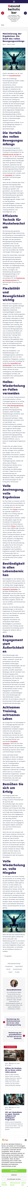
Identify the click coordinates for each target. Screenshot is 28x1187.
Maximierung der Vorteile (11, 154)
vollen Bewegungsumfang (15, 405)
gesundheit (19, 966)
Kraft (8, 969)
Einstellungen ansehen (14, 1179)
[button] (25, 1140)
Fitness (15, 509)
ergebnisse (9, 966)
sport (10, 972)
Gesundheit (8, 175)
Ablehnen (14, 1175)
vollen (17, 972)
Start (2, 25)
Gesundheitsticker (15, 75)
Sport (4, 44)
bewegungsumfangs (14, 963)
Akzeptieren (14, 1170)
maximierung (18, 969)
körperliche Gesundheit (10, 589)
